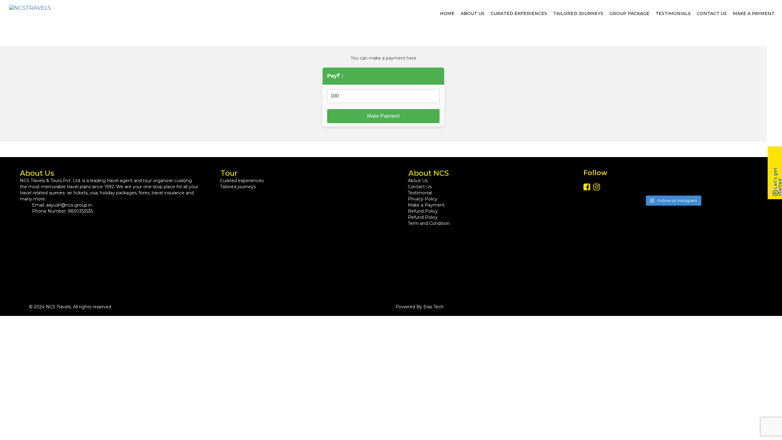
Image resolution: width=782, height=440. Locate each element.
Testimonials (673, 13)
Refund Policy (423, 211)
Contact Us (712, 13)
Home (447, 13)
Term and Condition (429, 223)
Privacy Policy (422, 199)
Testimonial (420, 193)
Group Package (629, 13)
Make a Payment (753, 13)
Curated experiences (519, 13)
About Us (472, 13)
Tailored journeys (578, 13)
